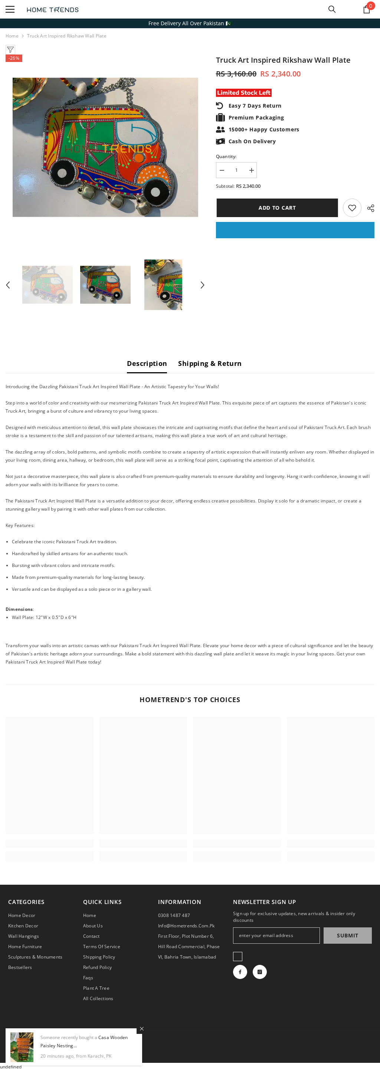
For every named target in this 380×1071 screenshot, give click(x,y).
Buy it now (295, 230)
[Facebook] (240, 972)
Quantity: (226, 156)
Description (147, 363)
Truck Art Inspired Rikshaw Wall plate (283, 60)
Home (12, 36)
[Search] (332, 9)
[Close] (142, 1028)
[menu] (10, 9)
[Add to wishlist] (352, 208)
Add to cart (276, 207)
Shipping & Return (210, 363)
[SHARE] (367, 208)
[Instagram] (260, 972)
